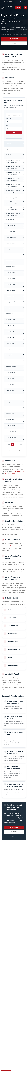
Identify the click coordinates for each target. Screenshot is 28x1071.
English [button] (23, 1)
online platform (8, 546)
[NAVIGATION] (25, 7)
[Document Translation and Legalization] (6, 7)
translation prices (19, 471)
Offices (14, 43)
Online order (18, 7)
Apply (14, 132)
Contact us (14, 831)
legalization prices (10, 473)
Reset (14, 136)
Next (21, 444)
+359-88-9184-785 (7, 1)
